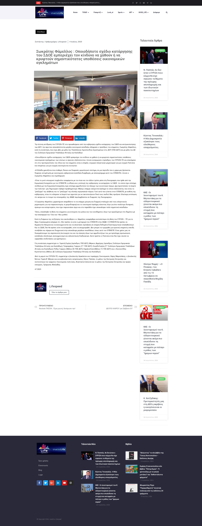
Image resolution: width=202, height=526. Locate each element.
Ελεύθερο (41, 32)
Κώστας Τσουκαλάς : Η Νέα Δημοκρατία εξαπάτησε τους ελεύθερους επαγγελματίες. (154, 141)
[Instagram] (140, 3)
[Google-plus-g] (51, 482)
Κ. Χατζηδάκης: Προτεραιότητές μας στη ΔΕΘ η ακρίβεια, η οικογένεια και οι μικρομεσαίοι (154, 404)
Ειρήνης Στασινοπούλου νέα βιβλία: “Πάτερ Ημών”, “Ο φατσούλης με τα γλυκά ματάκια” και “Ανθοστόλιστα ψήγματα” (151, 471)
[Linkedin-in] (151, 3)
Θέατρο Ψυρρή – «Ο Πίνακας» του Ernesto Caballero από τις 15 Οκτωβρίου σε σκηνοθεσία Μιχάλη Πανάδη (153, 273)
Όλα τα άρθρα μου (59, 292)
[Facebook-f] (133, 3)
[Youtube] (144, 3)
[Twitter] (136, 3)
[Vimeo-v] (147, 3)
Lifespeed (58, 519)
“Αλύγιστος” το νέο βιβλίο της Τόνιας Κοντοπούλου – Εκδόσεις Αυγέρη (152, 455)
